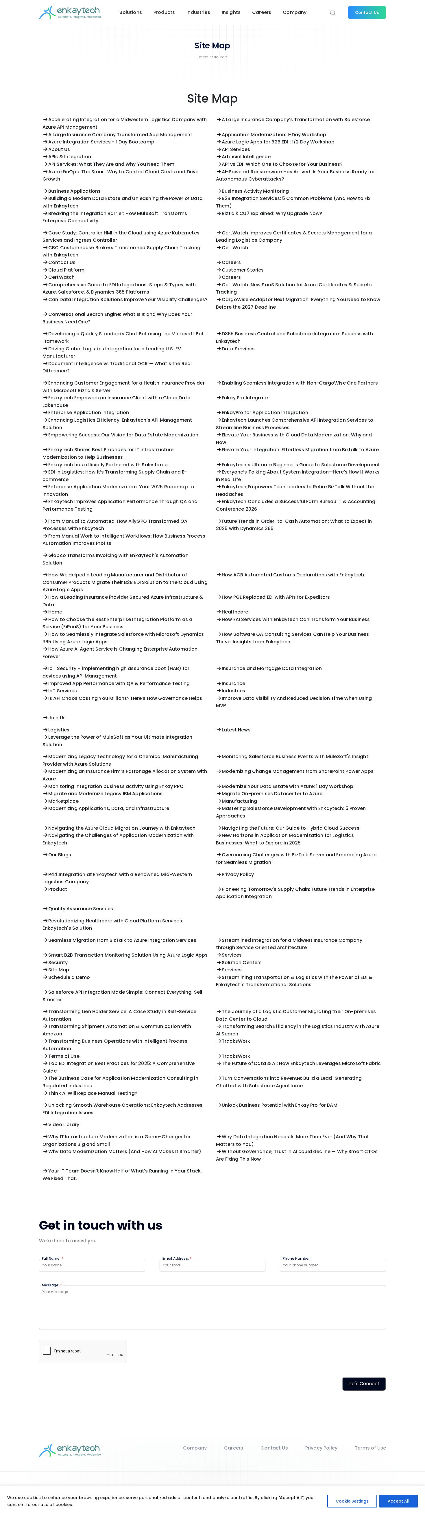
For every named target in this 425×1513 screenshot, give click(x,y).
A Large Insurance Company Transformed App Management (120, 134)
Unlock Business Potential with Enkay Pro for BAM (279, 1105)
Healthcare (235, 612)
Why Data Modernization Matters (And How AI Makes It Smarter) (125, 1151)
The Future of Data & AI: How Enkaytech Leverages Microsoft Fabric (301, 1063)
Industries (198, 12)
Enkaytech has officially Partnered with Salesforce (107, 464)
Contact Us (367, 12)
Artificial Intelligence (246, 156)
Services (232, 955)
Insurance (233, 683)
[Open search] (333, 13)
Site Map (58, 969)
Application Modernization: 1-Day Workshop (274, 134)
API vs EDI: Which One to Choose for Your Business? (282, 164)
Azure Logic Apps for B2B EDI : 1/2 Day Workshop (278, 142)
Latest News (236, 730)
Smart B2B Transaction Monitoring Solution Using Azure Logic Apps (128, 955)
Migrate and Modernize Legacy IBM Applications (105, 793)
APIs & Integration (69, 156)
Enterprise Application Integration (88, 412)
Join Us (57, 717)
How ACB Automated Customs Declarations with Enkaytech (293, 574)
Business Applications (74, 191)
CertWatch (235, 247)
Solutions (130, 12)
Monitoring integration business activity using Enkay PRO (116, 786)
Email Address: (177, 1258)
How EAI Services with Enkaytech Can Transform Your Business (296, 619)
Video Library (63, 1124)
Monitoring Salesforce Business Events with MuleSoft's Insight (295, 756)
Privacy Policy (238, 874)
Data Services (238, 348)
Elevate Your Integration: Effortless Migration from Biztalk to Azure (300, 449)
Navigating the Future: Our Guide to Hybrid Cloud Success (290, 828)
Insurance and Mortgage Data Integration (272, 668)
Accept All (398, 1501)
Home (203, 56)
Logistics (58, 730)
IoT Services (62, 690)
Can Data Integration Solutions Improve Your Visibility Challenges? (128, 299)
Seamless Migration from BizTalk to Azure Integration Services (122, 940)
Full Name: (52, 1258)
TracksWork (236, 1041)
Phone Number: (297, 1258)
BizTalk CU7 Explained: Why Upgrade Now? (272, 213)
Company (294, 12)
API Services (236, 149)
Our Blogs (59, 854)
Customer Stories (243, 270)
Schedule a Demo (69, 977)
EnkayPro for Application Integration (265, 412)
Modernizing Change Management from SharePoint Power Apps (298, 771)
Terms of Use (64, 1056)
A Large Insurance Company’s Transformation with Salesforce (296, 119)
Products (164, 12)
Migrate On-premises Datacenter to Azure (272, 793)
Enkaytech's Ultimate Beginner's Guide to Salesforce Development (301, 464)
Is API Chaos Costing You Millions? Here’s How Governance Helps (125, 698)
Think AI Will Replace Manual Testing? (92, 1093)
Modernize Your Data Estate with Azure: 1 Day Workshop (287, 786)
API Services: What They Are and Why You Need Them (111, 164)
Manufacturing (239, 801)
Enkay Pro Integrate (245, 397)
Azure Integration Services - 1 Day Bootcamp (101, 142)
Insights (231, 12)
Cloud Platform (66, 270)
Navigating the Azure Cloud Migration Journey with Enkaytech (121, 828)
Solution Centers (242, 962)
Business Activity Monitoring (255, 191)
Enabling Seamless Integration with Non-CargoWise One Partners (300, 383)
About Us (59, 149)
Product (57, 889)
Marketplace (63, 801)
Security (58, 962)
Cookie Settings (352, 1501)
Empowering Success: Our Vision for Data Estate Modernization (123, 434)
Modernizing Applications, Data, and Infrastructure (108, 808)
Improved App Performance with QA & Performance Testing (119, 683)
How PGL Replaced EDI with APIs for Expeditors (276, 597)
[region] (212, 1499)
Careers (261, 12)
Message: (52, 1285)
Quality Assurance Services (80, 908)
